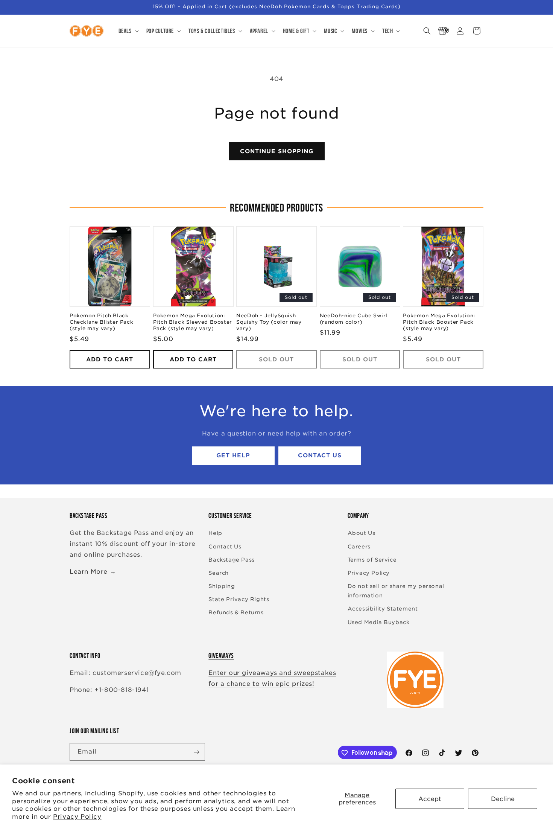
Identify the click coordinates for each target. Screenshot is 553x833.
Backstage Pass (231, 560)
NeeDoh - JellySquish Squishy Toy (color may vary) (268, 322)
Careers (359, 547)
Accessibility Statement (383, 609)
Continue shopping (276, 151)
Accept (429, 799)
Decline (503, 799)
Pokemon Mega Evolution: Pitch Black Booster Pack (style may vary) (439, 322)
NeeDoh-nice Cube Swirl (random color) (353, 319)
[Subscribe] (196, 752)
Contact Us (320, 455)
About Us (361, 533)
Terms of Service (372, 560)
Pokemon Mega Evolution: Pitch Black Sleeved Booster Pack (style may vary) (192, 322)
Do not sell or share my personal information (396, 590)
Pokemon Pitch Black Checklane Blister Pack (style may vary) (101, 322)
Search (218, 573)
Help (215, 533)
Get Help (233, 455)
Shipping (221, 586)
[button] (128, 31)
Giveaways (221, 655)
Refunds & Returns (235, 613)
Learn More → (93, 571)
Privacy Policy (77, 816)
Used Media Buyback (379, 622)
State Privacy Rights (238, 600)
